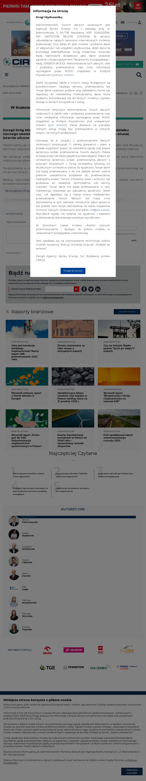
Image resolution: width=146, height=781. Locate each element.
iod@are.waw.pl (100, 210)
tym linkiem (57, 125)
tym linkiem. (66, 75)
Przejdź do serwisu (73, 271)
